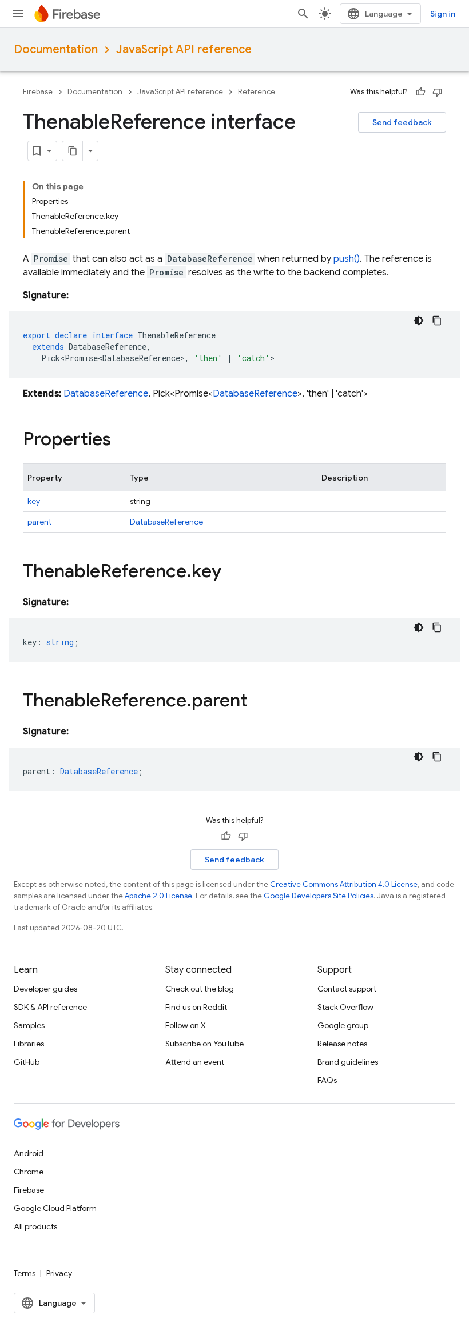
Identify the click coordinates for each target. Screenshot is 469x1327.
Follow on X (185, 1025)
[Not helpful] (437, 92)
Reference (256, 92)
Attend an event (194, 1062)
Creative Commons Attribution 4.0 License (344, 884)
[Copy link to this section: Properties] (122, 440)
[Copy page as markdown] (72, 151)
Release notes (342, 1043)
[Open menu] (18, 13)
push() (346, 259)
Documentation (56, 49)
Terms (24, 1273)
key (33, 501)
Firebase (38, 92)
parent (39, 522)
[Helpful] (420, 92)
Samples (29, 1025)
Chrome (28, 1171)
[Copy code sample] (437, 320)
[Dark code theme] (419, 320)
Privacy (59, 1273)
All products (35, 1226)
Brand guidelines (347, 1062)
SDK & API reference (50, 1007)
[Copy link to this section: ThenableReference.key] (232, 572)
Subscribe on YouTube (204, 1043)
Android (28, 1153)
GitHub (26, 1062)
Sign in (442, 14)
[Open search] (303, 14)
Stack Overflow (345, 1007)
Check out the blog (199, 989)
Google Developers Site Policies (318, 896)
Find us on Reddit (196, 1007)
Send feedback (402, 122)
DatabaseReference (105, 393)
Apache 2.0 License (158, 896)
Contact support (346, 989)
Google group (342, 1025)
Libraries (29, 1043)
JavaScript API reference (184, 49)
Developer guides (45, 989)
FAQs (327, 1080)
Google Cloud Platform (55, 1208)
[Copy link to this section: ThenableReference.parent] (259, 702)
